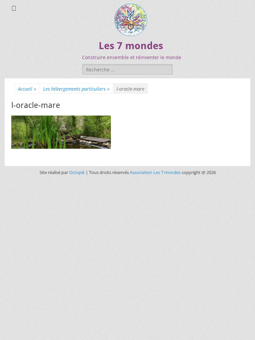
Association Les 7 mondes (156, 172)
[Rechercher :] (127, 69)
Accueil (27, 89)
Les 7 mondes (131, 45)
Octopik (77, 172)
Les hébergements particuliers (76, 89)
